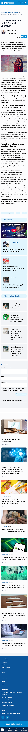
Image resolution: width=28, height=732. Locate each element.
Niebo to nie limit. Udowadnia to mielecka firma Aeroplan (13, 250)
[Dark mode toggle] (19, 2)
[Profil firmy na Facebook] (2, 717)
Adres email (4, 382)
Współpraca (4, 665)
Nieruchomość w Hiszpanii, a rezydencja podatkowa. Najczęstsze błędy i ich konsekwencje (13, 501)
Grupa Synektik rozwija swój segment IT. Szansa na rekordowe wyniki (14, 644)
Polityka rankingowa (6, 702)
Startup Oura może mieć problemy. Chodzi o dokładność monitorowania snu (13, 615)
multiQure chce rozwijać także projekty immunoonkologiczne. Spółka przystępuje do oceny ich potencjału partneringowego (12, 470)
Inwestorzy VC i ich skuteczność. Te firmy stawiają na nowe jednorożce (13, 586)
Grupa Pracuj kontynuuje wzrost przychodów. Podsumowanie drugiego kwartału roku (16, 334)
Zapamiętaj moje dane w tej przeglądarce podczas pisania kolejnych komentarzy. (13, 389)
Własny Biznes (5, 676)
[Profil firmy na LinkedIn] (7, 717)
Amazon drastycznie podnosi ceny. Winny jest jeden (17, 306)
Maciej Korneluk (11, 30)
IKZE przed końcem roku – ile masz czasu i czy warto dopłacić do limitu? (13, 530)
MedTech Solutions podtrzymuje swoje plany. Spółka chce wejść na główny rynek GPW (16, 351)
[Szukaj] (22, 2)
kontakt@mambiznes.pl (13, 713)
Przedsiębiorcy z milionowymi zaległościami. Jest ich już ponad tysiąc (16, 319)
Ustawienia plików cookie (7, 705)
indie (24, 213)
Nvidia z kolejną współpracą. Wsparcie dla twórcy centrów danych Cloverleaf (14, 558)
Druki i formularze (5, 667)
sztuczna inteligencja (7, 213)
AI (17, 213)
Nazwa (3, 376)
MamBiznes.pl (4, 12)
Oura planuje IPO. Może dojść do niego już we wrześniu (14, 440)
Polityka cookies (5, 699)
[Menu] (25, 2)
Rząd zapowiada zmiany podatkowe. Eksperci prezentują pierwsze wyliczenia (13, 268)
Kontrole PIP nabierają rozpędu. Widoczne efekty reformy (13, 286)
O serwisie (4, 662)
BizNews (16, 12)
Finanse (3, 681)
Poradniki (3, 684)
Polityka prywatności (6, 697)
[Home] (8, 2)
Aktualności (11, 12)
